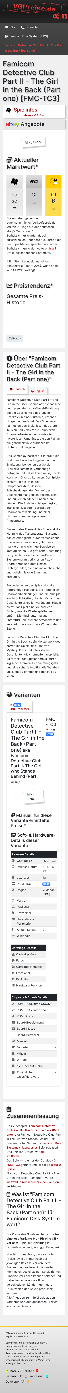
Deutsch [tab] (19, 389)
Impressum (37, 1376)
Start (14, 27)
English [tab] (39, 391)
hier (51, 248)
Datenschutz (14, 1376)
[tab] (19, 707)
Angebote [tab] (31, 124)
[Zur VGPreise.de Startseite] (34, 8)
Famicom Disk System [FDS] (28, 36)
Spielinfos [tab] (28, 112)
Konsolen (33, 27)
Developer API (15, 1381)
